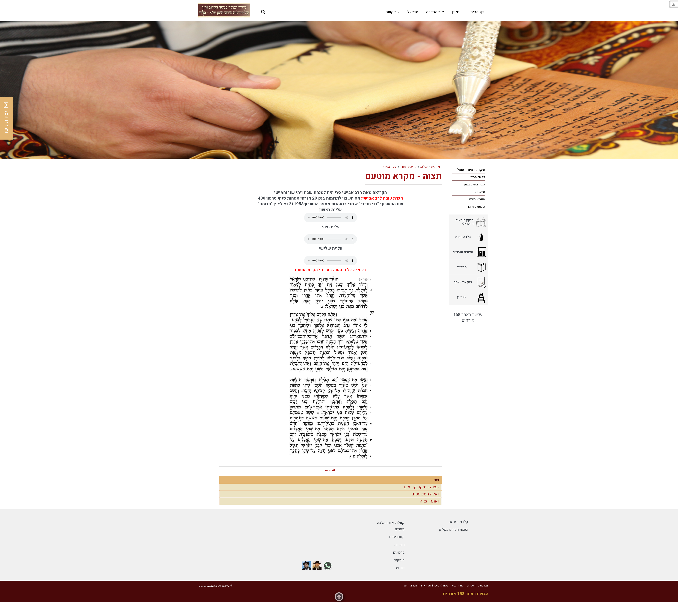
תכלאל (412, 12)
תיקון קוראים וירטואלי (470, 169)
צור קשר (393, 12)
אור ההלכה (435, 12)
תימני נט (480, 191)
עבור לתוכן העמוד (339, 3)
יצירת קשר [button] (6, 123)
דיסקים (399, 560)
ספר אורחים (477, 199)
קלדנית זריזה (458, 521)
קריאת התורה (408, 167)
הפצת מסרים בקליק (453, 529)
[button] (263, 12)
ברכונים (399, 552)
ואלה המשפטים (425, 494)
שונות (400, 568)
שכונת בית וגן (476, 206)
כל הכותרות (477, 177)
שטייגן (457, 12)
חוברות (399, 544)
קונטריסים (397, 537)
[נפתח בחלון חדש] (327, 565)
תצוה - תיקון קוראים (421, 487)
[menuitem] (477, 12)
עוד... (435, 480)
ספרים (400, 529)
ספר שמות (389, 167)
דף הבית (477, 12)
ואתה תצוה (429, 501)
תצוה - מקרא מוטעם (403, 176)
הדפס (328, 470)
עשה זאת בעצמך (474, 184)
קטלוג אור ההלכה (391, 522)
